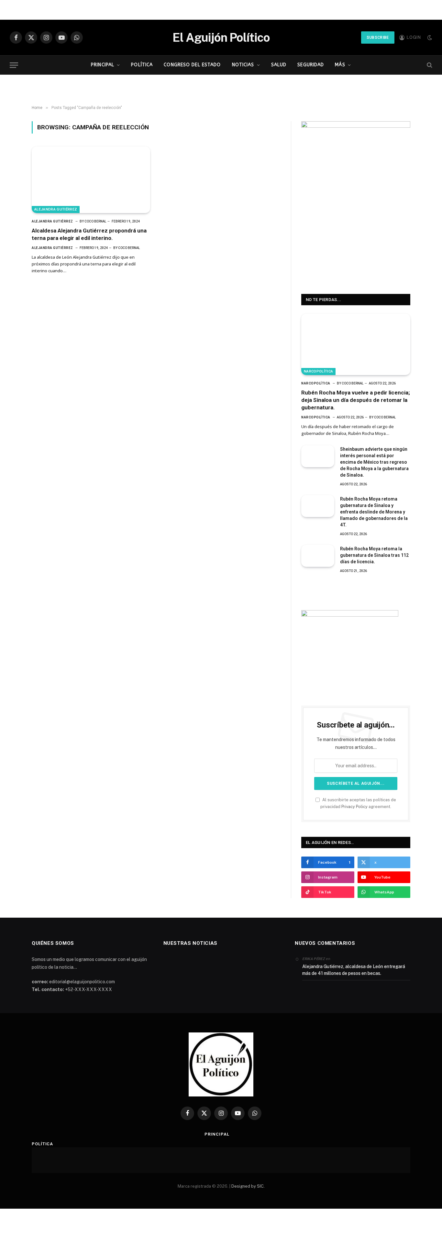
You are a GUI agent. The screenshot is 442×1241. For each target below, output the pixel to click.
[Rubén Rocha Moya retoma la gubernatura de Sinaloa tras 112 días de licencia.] (317, 556)
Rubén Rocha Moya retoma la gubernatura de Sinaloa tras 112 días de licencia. (374, 555)
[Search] (428, 65)
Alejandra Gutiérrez (55, 209)
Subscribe (378, 37)
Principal (102, 65)
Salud (279, 65)
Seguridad (310, 65)
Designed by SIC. (248, 1186)
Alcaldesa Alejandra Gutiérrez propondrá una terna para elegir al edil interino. (89, 234)
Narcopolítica (318, 371)
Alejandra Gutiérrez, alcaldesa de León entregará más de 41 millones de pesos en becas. (353, 970)
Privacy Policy (354, 806)
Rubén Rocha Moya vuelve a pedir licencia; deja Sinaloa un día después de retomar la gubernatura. (355, 400)
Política (142, 65)
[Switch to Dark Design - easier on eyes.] (429, 37)
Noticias (243, 65)
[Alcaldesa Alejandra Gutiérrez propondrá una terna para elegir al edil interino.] (91, 179)
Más (340, 65)
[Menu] (14, 65)
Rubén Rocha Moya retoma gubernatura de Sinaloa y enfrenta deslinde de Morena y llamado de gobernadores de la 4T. (374, 511)
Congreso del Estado (192, 65)
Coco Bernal (95, 221)
